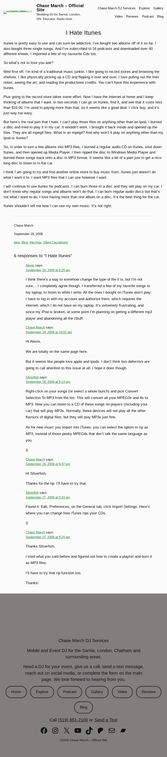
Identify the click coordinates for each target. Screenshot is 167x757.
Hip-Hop (35, 242)
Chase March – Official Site (60, 7)
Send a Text (105, 720)
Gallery (97, 692)
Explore (42, 692)
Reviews (149, 692)
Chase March (35, 327)
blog (17, 242)
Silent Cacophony (55, 242)
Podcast (69, 692)
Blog (25, 242)
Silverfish (32, 377)
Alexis (30, 265)
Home (16, 692)
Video (122, 692)
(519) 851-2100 (73, 720)
